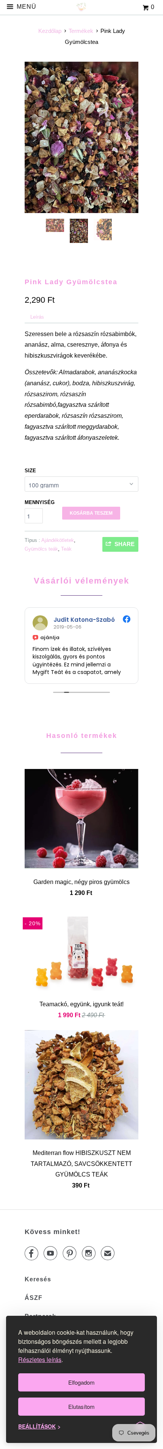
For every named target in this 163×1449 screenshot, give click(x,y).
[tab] (37, 317)
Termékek (81, 31)
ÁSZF (33, 1298)
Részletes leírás (39, 1359)
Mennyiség (40, 502)
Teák (66, 549)
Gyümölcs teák (41, 549)
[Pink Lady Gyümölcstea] (81, 137)
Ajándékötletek (57, 540)
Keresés (38, 1279)
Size (30, 470)
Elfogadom (81, 1382)
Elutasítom (81, 1406)
